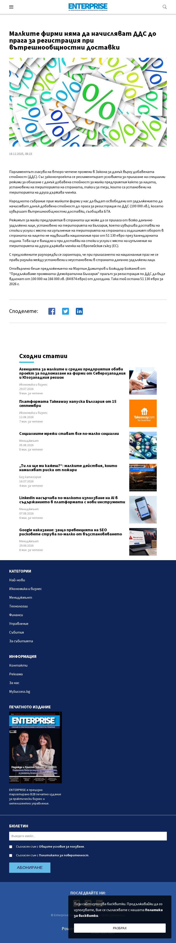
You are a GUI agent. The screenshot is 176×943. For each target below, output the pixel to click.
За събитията (21, 641)
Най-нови (17, 580)
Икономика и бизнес (33, 384)
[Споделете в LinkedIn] (79, 311)
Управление (18, 623)
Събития (16, 632)
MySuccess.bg (19, 691)
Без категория (30, 477)
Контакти (18, 665)
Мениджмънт (29, 440)
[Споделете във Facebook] (51, 311)
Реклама (16, 674)
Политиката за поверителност (63, 855)
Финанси (16, 615)
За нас (14, 682)
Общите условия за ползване (61, 846)
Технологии (18, 606)
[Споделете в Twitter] (65, 311)
